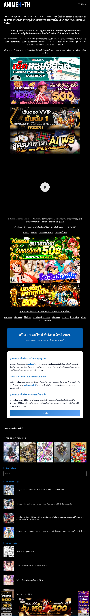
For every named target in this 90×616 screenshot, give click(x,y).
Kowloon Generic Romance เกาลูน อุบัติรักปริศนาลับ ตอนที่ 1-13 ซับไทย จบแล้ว (44, 504)
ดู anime (10, 428)
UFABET (26, 232)
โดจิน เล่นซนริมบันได (24, 594)
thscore (47, 320)
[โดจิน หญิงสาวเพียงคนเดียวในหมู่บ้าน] (9, 580)
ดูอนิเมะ (31, 364)
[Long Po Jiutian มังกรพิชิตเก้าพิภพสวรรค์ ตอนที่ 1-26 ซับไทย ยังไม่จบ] (9, 490)
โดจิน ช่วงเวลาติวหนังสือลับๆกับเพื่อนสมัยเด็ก (32, 566)
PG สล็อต (37, 317)
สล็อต (78, 50)
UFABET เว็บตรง (61, 232)
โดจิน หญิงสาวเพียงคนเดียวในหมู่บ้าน (30, 580)
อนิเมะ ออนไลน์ (17, 428)
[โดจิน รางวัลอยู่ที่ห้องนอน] (9, 551)
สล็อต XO (18, 317)
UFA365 (34, 232)
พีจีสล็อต (27, 317)
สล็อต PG (70, 50)
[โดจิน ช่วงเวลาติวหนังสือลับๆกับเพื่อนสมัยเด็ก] (9, 566)
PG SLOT (8, 317)
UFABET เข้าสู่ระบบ (46, 232)
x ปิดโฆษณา (6, 615)
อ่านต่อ (45, 413)
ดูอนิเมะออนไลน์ (30, 385)
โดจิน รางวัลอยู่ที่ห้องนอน (25, 552)
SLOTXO (46, 317)
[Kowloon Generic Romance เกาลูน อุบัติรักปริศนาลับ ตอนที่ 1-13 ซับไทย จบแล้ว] (9, 504)
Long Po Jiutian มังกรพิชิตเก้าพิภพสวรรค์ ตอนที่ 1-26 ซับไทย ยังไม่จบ (41, 490)
